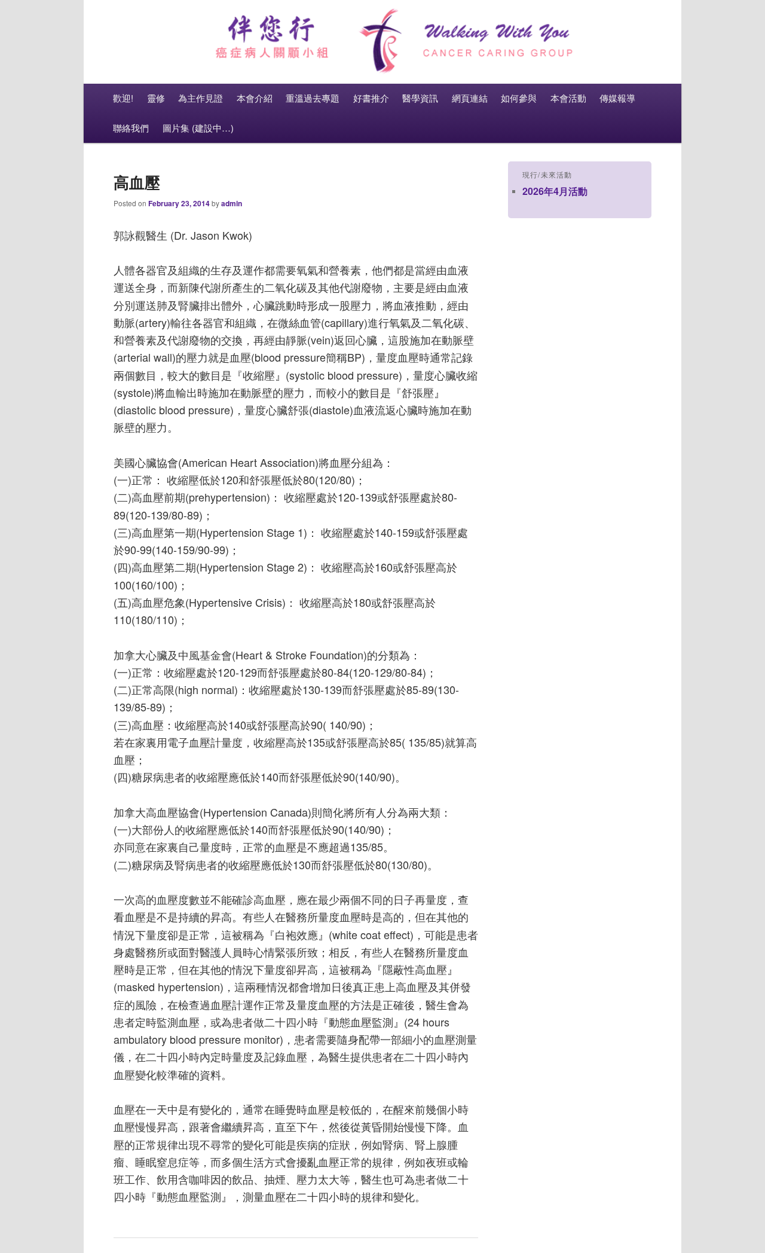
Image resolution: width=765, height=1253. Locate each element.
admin (231, 203)
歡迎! (123, 97)
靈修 (156, 97)
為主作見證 (200, 97)
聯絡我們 (131, 127)
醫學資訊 (420, 97)
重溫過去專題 (312, 97)
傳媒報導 (617, 97)
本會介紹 (255, 97)
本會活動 (568, 97)
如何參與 (519, 97)
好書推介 (371, 97)
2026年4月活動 (554, 191)
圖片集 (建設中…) (198, 127)
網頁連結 (470, 97)
